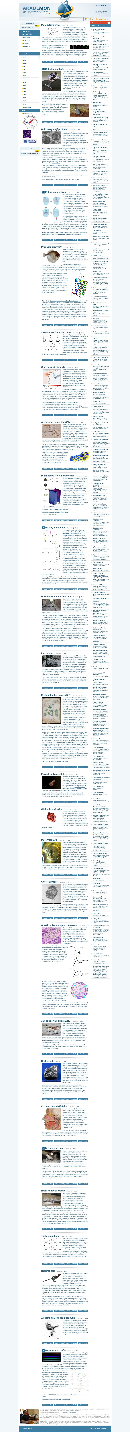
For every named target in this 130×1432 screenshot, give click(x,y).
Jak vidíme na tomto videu (71, 1166)
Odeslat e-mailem (59, 62)
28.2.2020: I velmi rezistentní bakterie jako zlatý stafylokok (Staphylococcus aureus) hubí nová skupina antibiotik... (100, 653)
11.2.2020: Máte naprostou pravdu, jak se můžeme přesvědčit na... (101, 772)
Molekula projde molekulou (62, 1399)
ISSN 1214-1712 (27, 113)
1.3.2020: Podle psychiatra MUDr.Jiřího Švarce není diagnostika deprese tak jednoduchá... (100, 638)
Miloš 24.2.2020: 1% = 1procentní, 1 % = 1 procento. (100, 682)
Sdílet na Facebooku (71, 62)
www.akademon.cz (33, 153)
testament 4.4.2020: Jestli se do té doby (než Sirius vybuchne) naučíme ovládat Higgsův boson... (101, 367)
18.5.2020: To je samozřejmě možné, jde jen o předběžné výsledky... (100, 119)
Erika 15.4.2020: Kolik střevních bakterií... (101, 313)
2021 (24, 72)
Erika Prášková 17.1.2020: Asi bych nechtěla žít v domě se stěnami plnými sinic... (100, 899)
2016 (24, 88)
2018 (24, 82)
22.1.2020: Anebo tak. (98, 879)
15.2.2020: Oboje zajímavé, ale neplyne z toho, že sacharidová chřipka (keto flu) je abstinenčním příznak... (101, 750)
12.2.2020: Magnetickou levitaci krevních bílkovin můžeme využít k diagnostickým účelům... (101, 765)
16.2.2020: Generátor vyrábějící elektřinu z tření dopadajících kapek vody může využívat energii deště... (101, 741)
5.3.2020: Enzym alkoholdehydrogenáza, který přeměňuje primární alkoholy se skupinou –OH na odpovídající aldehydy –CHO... (101, 603)
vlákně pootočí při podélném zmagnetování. (69, 234)
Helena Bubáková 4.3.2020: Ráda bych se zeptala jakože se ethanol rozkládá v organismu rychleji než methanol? (101, 613)
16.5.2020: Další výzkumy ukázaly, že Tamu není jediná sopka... (100, 135)
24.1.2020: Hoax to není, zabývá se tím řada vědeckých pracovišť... (101, 863)
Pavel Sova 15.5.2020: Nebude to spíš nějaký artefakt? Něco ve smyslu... (101, 142)
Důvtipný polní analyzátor (61, 507)
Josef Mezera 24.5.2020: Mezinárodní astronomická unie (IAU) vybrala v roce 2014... (101, 80)
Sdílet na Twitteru (83, 62)
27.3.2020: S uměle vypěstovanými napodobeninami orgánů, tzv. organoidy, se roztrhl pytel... (100, 425)
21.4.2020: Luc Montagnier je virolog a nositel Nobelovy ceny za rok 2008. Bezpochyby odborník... (101, 290)
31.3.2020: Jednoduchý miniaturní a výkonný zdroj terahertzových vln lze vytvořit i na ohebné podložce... (101, 395)
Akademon (24, 1)
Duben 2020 (26, 37)
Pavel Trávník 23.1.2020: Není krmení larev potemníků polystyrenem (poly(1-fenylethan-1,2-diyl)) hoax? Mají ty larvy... (101, 872)
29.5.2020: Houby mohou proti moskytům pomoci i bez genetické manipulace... (101, 47)
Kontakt (101, 5)
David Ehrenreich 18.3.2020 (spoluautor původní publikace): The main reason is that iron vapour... (101, 507)
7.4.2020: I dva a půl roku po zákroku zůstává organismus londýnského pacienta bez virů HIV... (101, 340)
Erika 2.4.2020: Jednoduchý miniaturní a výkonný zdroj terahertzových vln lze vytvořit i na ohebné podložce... (101, 386)
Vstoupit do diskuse (48, 62)
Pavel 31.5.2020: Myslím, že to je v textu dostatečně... (101, 31)
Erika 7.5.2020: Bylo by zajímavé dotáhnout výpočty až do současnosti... (101, 196)
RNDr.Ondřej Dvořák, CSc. (72, 1412)
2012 (24, 101)
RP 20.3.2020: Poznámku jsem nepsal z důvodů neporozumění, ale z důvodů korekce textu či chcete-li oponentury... (101, 488)
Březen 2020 (26, 40)
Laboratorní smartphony (61, 512)
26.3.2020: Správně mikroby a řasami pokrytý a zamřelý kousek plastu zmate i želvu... (101, 434)
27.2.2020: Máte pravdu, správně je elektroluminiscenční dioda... (101, 662)
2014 (24, 94)
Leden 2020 (26, 46)
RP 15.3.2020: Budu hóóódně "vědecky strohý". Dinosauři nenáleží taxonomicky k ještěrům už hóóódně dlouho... (101, 531)
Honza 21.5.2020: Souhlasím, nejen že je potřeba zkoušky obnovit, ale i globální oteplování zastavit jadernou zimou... (100, 95)
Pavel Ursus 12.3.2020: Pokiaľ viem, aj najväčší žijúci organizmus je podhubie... (101, 557)
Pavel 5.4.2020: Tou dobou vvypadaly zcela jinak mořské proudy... (101, 359)
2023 (24, 66)
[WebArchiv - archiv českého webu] (31, 122)
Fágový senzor (59, 515)
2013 (24, 98)
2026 (24, 57)
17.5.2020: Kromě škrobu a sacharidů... (100, 127)
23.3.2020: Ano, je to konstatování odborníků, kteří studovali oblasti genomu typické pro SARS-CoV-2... (100, 458)
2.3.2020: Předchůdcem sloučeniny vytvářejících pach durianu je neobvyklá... (100, 630)
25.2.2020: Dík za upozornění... (101, 674)
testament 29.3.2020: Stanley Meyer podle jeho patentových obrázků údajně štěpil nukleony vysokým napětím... (101, 410)
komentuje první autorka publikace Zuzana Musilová (64, 301)
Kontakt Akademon (101, 1428)
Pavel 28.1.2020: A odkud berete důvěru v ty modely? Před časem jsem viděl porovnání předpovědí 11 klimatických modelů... (100, 846)
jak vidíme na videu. (54, 1379)
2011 (24, 104)
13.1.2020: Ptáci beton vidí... (100, 914)
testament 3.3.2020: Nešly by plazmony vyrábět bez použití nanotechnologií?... (100, 623)
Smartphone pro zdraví (61, 509)
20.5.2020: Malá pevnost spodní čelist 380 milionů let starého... (100, 104)
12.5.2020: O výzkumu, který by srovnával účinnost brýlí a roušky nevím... (101, 166)
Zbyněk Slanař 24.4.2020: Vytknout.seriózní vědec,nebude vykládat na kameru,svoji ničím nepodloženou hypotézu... (100, 265)
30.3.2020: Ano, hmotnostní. (100, 402)
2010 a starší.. (27, 107)
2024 (24, 63)
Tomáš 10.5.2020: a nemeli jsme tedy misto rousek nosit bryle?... (100, 180)
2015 (24, 91)
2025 (24, 60)
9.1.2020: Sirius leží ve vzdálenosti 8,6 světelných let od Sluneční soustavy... (100, 940)
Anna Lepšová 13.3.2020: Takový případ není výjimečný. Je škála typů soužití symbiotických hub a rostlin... (101, 548)
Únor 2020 (26, 43)
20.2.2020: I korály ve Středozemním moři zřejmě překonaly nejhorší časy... (100, 704)
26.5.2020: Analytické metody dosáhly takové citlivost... (100, 67)
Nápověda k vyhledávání (27, 27)
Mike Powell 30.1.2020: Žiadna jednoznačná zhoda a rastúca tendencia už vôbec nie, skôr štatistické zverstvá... (101, 827)
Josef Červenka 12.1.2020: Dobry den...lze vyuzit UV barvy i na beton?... (101, 920)
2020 (24, 76)
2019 (24, 79)
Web (24, 153)
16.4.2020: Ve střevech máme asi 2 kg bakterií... (100, 305)
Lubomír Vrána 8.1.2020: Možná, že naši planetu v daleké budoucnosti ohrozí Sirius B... (100, 947)
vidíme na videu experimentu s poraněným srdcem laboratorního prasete (75, 533)
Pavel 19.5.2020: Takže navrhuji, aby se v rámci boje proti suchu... (100, 112)
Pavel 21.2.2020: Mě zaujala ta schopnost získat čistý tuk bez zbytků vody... (101, 697)
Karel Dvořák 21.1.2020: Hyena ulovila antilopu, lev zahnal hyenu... (101, 886)
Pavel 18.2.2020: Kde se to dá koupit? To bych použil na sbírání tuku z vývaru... (101, 723)
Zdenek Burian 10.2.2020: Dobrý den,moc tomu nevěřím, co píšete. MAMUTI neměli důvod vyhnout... (101, 780)
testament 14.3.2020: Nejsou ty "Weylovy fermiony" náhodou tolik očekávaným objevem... (101, 541)
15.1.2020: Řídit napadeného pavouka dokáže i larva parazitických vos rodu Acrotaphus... (100, 907)
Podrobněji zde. (56, 163)
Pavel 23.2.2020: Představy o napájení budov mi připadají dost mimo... (100, 689)
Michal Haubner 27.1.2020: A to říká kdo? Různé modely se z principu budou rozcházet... (101, 856)
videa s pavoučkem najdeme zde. (68, 790)
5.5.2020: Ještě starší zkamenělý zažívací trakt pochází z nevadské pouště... (100, 204)
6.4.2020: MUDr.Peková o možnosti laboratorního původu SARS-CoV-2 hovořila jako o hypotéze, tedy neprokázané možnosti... (101, 350)
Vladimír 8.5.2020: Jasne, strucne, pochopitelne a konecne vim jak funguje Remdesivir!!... (100, 188)
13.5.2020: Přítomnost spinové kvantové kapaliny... (101, 159)
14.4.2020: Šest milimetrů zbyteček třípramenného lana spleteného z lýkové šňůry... (100, 320)
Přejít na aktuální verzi (97, 19)
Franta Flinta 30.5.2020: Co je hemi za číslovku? (100, 39)
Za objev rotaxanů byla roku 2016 (64, 1395)
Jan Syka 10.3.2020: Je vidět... (101, 569)
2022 (24, 69)
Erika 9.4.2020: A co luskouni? (101, 332)
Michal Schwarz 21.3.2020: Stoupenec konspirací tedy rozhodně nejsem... (100, 478)
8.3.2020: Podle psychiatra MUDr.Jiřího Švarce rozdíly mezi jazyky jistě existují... (101, 587)
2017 (24, 85)
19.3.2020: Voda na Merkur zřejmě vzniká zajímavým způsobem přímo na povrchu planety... (100, 498)
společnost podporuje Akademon (101, 11)
